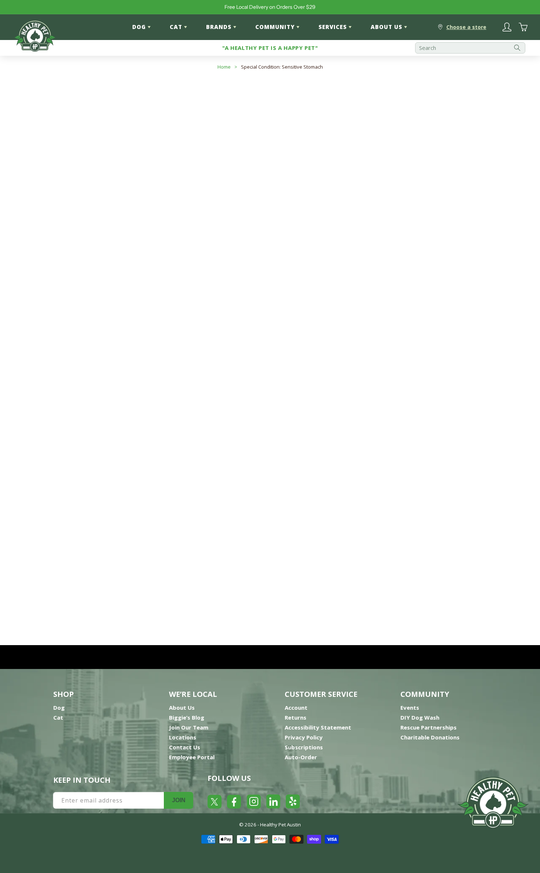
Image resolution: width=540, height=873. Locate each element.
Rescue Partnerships (428, 727)
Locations (182, 737)
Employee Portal (192, 757)
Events (409, 707)
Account (296, 707)
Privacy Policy (304, 737)
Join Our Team (188, 727)
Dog (59, 707)
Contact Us (184, 747)
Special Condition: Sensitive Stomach (282, 66)
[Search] (517, 48)
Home (224, 66)
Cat (58, 717)
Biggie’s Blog (186, 717)
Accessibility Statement (318, 727)
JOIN (179, 800)
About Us (182, 707)
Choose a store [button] (466, 26)
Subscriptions (304, 747)
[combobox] (470, 48)
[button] (459, 154)
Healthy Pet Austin (280, 824)
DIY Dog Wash (419, 717)
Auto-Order (301, 757)
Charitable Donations (430, 737)
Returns (295, 717)
